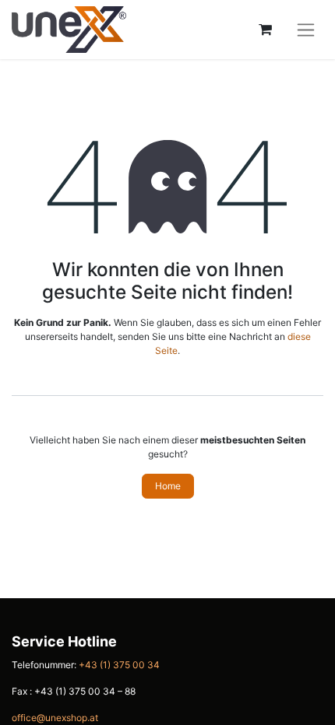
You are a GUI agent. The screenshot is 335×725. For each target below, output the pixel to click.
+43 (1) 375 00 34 (119, 665)
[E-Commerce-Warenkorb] (265, 29)
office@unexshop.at (55, 717)
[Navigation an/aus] (305, 30)
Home (168, 486)
